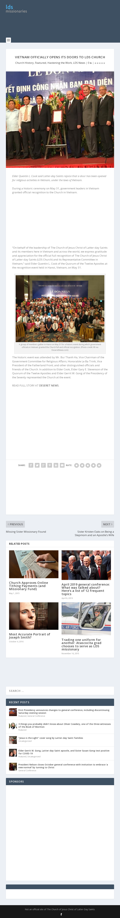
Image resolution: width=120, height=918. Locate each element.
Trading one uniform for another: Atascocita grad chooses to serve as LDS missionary (81, 644)
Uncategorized (25, 741)
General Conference (36, 716)
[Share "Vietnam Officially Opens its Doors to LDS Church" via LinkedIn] (56, 465)
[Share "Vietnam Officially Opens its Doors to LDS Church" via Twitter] (37, 465)
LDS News (79, 63)
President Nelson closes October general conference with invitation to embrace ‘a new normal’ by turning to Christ (63, 766)
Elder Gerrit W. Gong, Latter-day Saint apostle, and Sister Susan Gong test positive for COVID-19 (63, 752)
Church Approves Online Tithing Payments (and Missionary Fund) (28, 586)
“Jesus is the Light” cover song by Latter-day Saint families (50, 737)
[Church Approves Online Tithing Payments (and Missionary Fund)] (33, 564)
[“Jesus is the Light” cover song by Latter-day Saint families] (13, 740)
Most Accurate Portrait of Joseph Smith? (29, 635)
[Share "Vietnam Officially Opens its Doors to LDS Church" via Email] (62, 465)
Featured (40, 63)
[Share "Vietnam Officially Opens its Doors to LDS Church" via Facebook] (31, 465)
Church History (24, 63)
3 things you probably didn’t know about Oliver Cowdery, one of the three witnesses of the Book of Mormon (64, 725)
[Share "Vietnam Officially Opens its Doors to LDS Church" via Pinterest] (50, 465)
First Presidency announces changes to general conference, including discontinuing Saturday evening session (63, 711)
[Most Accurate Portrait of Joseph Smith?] (33, 616)
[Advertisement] (63, 27)
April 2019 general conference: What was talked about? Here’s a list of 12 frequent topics (86, 589)
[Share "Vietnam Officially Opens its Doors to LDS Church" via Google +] (43, 465)
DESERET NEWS (49, 385)
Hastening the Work (60, 63)
